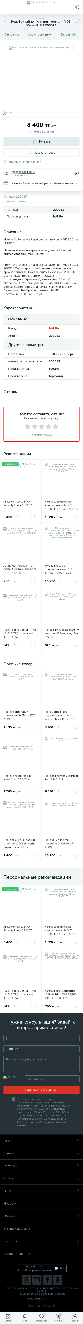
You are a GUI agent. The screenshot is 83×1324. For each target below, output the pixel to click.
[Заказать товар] (34, 517)
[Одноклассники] (57, 1280)
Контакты (10, 1241)
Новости (9, 1203)
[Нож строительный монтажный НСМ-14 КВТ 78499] (20, 690)
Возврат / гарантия (16, 1253)
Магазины (10, 1166)
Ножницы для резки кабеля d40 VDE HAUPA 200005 (60, 843)
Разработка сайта (38, 1298)
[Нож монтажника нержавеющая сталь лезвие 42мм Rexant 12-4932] (62, 690)
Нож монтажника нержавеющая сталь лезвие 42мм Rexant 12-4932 (60, 717)
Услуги (8, 1178)
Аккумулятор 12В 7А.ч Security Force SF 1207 (17, 503)
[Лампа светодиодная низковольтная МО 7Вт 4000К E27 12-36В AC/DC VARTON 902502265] (62, 480)
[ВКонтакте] (37, 1280)
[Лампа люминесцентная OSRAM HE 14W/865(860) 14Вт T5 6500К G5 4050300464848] (20, 544)
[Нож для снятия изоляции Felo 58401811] (62, 754)
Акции (7, 1141)
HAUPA (54, 328)
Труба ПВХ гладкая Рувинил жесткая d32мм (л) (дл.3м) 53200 (62, 633)
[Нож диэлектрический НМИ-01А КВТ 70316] (20, 754)
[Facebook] (47, 1280)
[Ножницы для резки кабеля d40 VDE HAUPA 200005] (62, 818)
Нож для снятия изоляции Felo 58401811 (61, 777)
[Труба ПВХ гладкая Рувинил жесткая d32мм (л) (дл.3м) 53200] (62, 608)
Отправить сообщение (41, 1090)
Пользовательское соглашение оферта (41, 1293)
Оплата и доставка (16, 1228)
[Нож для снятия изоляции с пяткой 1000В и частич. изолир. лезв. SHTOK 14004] (20, 818)
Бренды (8, 1153)
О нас (7, 1191)
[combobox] (11, 1049)
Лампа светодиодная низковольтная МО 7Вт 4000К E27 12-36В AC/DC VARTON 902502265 (61, 507)
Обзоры (9, 1216)
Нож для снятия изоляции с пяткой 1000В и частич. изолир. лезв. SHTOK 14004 (19, 845)
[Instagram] (26, 1280)
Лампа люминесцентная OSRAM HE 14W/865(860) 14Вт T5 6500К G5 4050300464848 (19, 571)
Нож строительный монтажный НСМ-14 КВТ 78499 (19, 715)
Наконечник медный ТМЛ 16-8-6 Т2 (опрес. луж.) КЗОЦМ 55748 (19, 633)
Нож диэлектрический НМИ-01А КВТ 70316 (17, 777)
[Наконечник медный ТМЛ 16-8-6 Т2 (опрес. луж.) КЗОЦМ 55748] (20, 608)
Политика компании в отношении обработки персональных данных (41, 1289)
